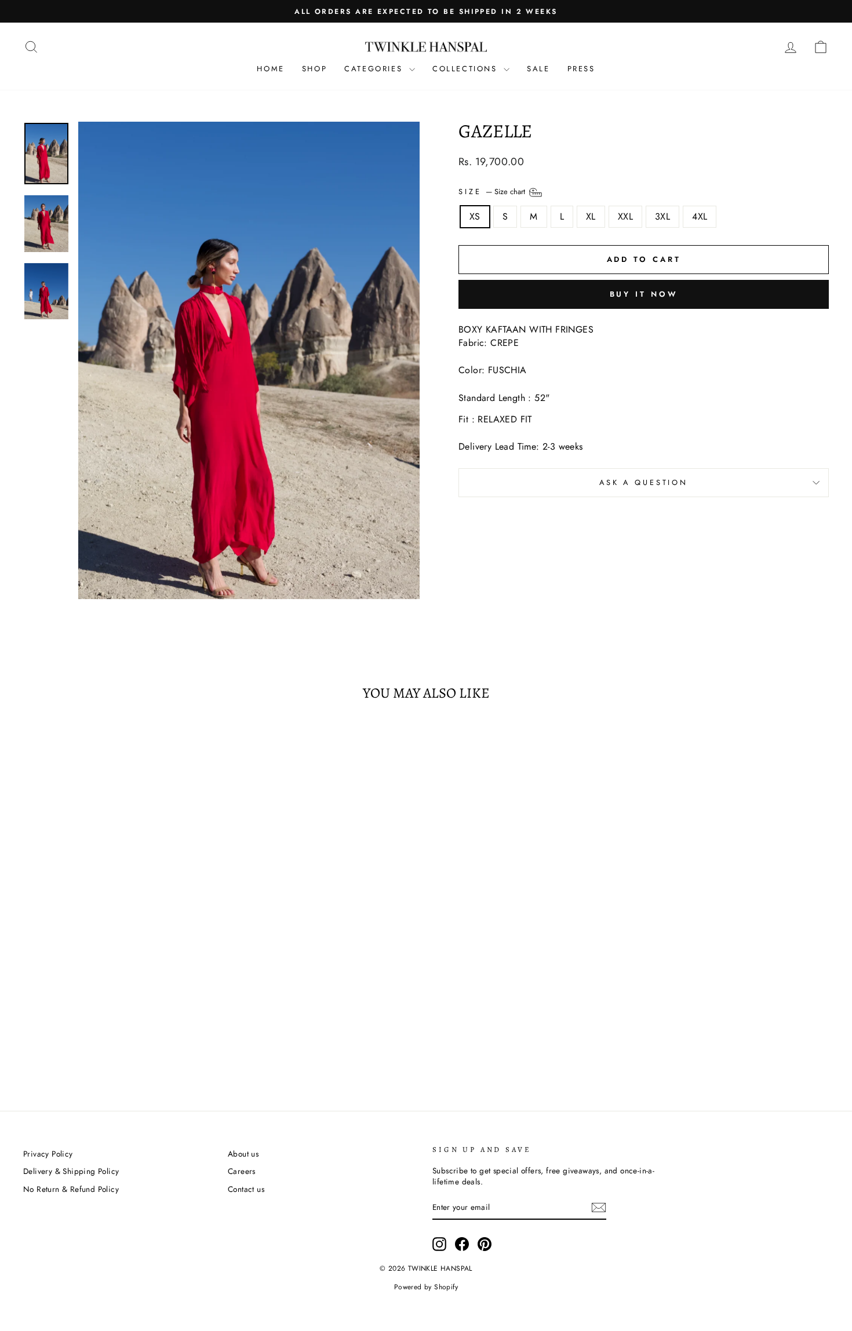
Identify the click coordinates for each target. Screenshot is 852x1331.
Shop (314, 68)
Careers (242, 1171)
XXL (625, 216)
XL (591, 216)
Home (270, 68)
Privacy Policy (48, 1153)
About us (243, 1153)
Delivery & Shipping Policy (71, 1171)
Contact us (246, 1189)
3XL (662, 216)
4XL (699, 216)
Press (581, 68)
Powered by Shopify (426, 1287)
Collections (466, 68)
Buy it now (644, 294)
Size (492, 191)
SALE (538, 68)
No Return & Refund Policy (71, 1189)
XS (474, 216)
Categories (375, 68)
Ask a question (643, 482)
